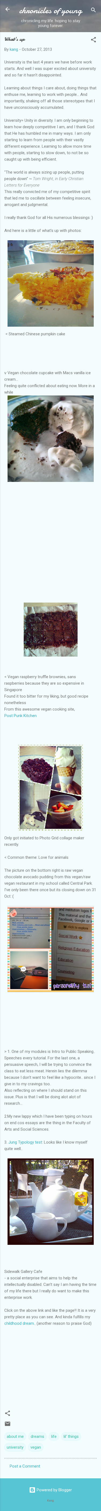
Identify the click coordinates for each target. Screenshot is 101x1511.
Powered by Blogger (54, 1490)
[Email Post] (7, 1425)
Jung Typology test (25, 1142)
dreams (37, 1436)
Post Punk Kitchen (20, 715)
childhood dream (19, 1323)
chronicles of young (50, 10)
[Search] (93, 11)
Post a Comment (25, 1466)
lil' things (71, 1436)
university (15, 1447)
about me (15, 1436)
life (54, 1436)
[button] (93, 40)
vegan (35, 1447)
